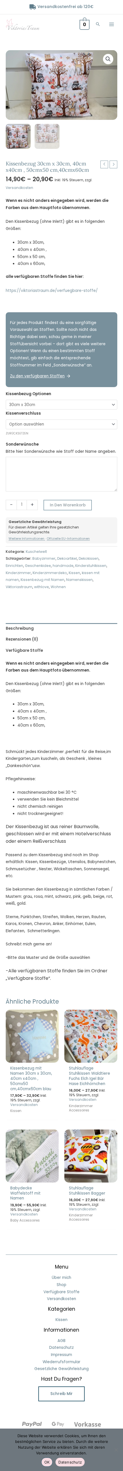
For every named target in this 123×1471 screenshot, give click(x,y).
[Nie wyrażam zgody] (116, 1450)
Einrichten (14, 565)
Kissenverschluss (23, 413)
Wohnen (58, 586)
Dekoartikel (67, 558)
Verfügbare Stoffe (61, 1292)
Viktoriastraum (19, 586)
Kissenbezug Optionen (28, 394)
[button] (97, 24)
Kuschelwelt (36, 551)
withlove (41, 586)
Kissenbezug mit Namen (42, 579)
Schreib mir (61, 1393)
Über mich (61, 1277)
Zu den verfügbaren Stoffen (37, 376)
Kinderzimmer (18, 572)
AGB (61, 1340)
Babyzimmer (43, 558)
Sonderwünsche (22, 444)
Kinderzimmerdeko (50, 572)
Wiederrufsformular (61, 1362)
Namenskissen (79, 579)
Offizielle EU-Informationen (68, 538)
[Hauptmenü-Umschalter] (111, 24)
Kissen (74, 572)
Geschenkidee (38, 565)
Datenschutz (61, 1347)
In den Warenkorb (68, 505)
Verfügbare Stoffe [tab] (24, 650)
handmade (63, 565)
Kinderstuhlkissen (90, 565)
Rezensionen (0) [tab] (22, 639)
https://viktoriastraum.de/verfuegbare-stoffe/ (52, 290)
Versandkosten (19, 187)
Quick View (32, 1058)
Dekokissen (89, 558)
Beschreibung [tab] (20, 628)
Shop (61, 1284)
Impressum (61, 1354)
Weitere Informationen (27, 538)
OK (47, 1462)
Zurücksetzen (17, 433)
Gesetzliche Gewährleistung (61, 1368)
